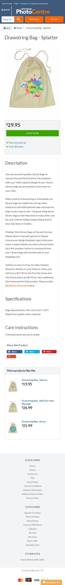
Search (32, 470)
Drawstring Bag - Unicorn (34, 380)
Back (7, 28)
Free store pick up (17, 142)
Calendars (32, 529)
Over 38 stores (16, 146)
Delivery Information (39, 3)
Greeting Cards (32, 545)
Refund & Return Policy (32, 494)
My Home (32, 537)
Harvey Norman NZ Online (32, 559)
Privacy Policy (32, 498)
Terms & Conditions (33, 486)
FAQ (32, 478)
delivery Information (18, 285)
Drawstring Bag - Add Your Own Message (38, 402)
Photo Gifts (32, 541)
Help (16, 3)
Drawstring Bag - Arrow (34, 421)
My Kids (32, 533)
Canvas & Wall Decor (32, 525)
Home (19, 28)
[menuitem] (15, 3)
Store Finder (7, 3)
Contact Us (32, 474)
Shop (6, 9)
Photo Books (33, 521)
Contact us (24, 3)
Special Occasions (32, 513)
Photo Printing (32, 517)
